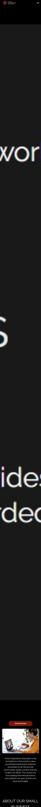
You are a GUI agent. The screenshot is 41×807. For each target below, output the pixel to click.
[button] (38, 3)
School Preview (20, 723)
